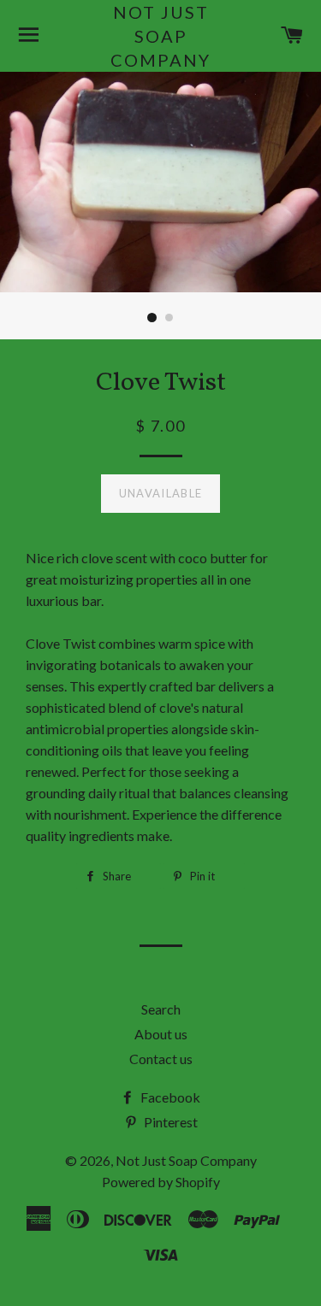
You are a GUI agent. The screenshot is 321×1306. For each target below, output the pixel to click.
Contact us (161, 1058)
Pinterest (169, 1122)
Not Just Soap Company (160, 36)
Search (161, 1009)
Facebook (169, 1097)
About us (160, 1034)
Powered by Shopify (161, 1182)
